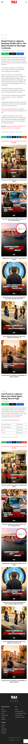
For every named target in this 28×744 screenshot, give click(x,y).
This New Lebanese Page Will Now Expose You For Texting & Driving (14, 219)
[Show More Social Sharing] (25, 54)
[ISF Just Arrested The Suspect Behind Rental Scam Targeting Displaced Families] (14, 278)
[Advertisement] (14, 19)
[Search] (26, 2)
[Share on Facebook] (20, 54)
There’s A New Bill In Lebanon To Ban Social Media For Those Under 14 (14, 337)
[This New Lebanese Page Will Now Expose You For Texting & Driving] (14, 200)
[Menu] (2, 2)
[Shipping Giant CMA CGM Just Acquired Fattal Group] (14, 239)
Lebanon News (19, 132)
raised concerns (19, 116)
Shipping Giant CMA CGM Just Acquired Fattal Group (14, 258)
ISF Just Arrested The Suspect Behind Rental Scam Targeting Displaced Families (14, 297)
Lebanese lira (4, 110)
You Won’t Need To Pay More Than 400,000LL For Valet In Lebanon (14, 376)
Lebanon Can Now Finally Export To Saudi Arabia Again (14, 180)
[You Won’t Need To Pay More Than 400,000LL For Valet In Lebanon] (14, 357)
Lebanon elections (15, 416)
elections (15, 109)
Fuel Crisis (12, 132)
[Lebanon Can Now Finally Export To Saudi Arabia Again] (14, 161)
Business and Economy (7, 437)
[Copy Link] (12, 54)
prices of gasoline (5, 69)
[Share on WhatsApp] (5, 54)
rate (13, 415)
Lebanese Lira (8, 415)
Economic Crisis (5, 132)
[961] (14, 2)
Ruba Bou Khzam (5, 401)
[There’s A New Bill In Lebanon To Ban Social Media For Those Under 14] (14, 318)
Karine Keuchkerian (5, 50)
